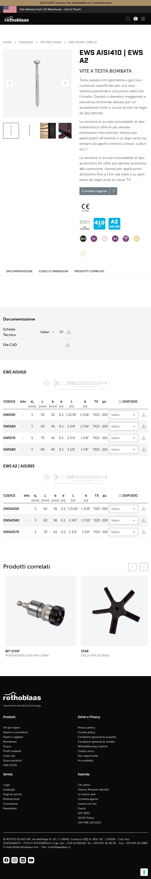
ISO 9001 (84, 813)
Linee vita (9, 755)
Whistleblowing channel (92, 746)
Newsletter (10, 808)
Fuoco (7, 746)
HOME (7, 42)
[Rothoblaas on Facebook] (6, 860)
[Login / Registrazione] (135, 18)
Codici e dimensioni (53, 271)
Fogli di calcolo (12, 794)
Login (6, 784)
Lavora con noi (87, 803)
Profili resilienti (12, 751)
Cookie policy (86, 732)
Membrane (10, 741)
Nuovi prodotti (12, 760)
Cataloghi (9, 789)
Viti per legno (11, 727)
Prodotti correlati (89, 271)
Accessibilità (85, 760)
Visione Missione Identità (93, 789)
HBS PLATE (10, 765)
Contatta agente (88, 799)
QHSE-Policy (86, 817)
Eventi (82, 808)
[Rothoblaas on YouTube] (31, 860)
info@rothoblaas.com (25, 847)
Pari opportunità (88, 755)
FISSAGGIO (26, 42)
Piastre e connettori (15, 732)
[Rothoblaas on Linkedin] (14, 860)
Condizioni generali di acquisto (97, 737)
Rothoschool (11, 799)
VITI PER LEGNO (51, 42)
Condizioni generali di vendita (96, 741)
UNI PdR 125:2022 (89, 822)
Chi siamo (84, 784)
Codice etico (86, 751)
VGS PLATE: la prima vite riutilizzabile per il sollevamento (75, 2)
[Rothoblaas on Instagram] (23, 860)
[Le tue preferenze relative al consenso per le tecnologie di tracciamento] (144, 872)
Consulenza (10, 803)
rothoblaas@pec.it (59, 847)
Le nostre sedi (86, 794)
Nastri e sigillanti (13, 737)
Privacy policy (86, 727)
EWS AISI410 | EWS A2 (83, 42)
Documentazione (19, 271)
